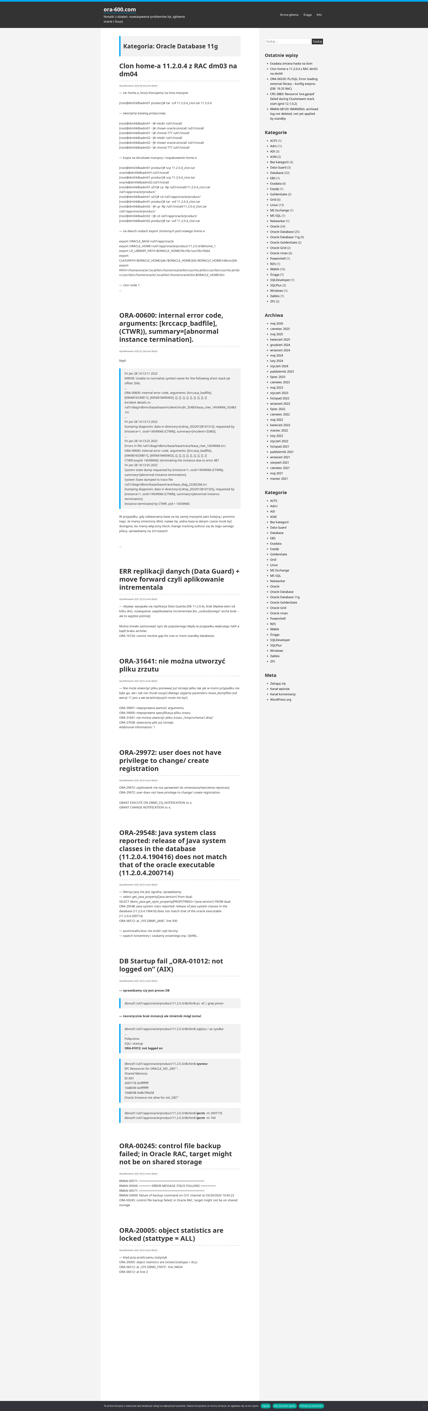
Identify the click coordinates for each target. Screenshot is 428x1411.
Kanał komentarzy (283, 694)
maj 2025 (276, 334)
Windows (276, 291)
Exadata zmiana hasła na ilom (291, 63)
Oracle (274, 226)
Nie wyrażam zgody (284, 1405)
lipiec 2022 (277, 409)
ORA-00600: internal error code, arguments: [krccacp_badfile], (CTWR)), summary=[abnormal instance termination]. (171, 327)
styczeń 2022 (279, 441)
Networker (277, 221)
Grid (273, 200)
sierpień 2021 (279, 462)
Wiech (154, 85)
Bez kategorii (279, 162)
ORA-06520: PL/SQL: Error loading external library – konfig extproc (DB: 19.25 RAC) (294, 84)
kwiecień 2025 (280, 339)
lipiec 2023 (277, 377)
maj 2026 (276, 323)
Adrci (274, 146)
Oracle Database (282, 232)
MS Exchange (279, 210)
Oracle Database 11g (285, 237)
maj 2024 (276, 355)
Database (277, 173)
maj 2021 (276, 473)
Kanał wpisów (280, 689)
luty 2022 (276, 436)
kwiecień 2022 (280, 425)
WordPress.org (280, 699)
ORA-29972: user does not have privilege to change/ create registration (170, 760)
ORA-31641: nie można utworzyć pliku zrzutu (172, 665)
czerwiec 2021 (280, 468)
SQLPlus (276, 285)
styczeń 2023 (279, 393)
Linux (274, 205)
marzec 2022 (279, 430)
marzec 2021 (279, 479)
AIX (272, 151)
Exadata (276, 183)
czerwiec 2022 (280, 414)
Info (319, 15)
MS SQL (275, 216)
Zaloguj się (278, 683)
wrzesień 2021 (280, 457)
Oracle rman (279, 253)
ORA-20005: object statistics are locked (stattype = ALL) (171, 1234)
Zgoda (265, 1405)
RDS (273, 264)
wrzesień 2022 (280, 404)
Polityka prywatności (311, 1405)
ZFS (272, 301)
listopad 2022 (279, 398)
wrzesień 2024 (280, 350)
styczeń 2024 (279, 366)
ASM (273, 157)
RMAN (274, 269)
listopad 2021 (279, 446)
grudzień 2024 (280, 345)
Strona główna (289, 15)
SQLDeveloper (280, 280)
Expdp (274, 189)
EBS (273, 178)
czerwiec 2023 (280, 382)
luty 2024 (276, 361)
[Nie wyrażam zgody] (423, 1406)
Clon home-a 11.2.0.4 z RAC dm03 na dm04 (178, 69)
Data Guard (278, 167)
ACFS (273, 141)
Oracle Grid (278, 248)
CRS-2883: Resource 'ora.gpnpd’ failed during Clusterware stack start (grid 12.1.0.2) (292, 99)
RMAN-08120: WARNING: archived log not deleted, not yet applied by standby (294, 114)
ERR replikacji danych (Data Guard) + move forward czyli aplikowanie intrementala (179, 579)
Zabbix (275, 296)
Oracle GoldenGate (283, 242)
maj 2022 (276, 420)
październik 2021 (282, 452)
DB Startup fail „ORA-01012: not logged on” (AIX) (171, 964)
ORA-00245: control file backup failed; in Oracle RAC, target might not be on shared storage (175, 1153)
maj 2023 (276, 387)
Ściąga (307, 15)
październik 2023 (282, 371)
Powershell (278, 258)
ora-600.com (120, 9)
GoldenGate (278, 194)
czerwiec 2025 (280, 329)
